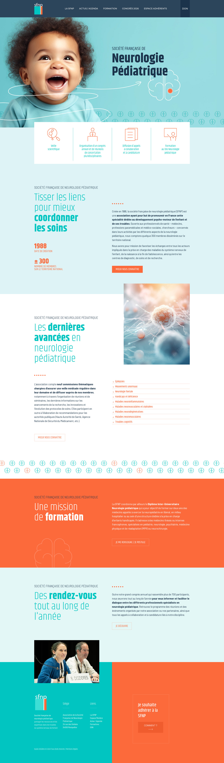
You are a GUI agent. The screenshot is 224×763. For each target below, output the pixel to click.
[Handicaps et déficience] (151, 396)
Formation (110, 8)
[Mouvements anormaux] (151, 386)
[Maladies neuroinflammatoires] (151, 401)
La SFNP (69, 8)
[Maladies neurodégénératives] (151, 411)
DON (91, 727)
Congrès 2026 (130, 8)
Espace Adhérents (155, 8)
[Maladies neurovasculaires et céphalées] (151, 406)
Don (185, 8)
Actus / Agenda (88, 8)
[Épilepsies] (151, 381)
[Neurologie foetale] (151, 391)
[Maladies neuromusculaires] (151, 416)
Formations (94, 724)
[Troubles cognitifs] (151, 421)
